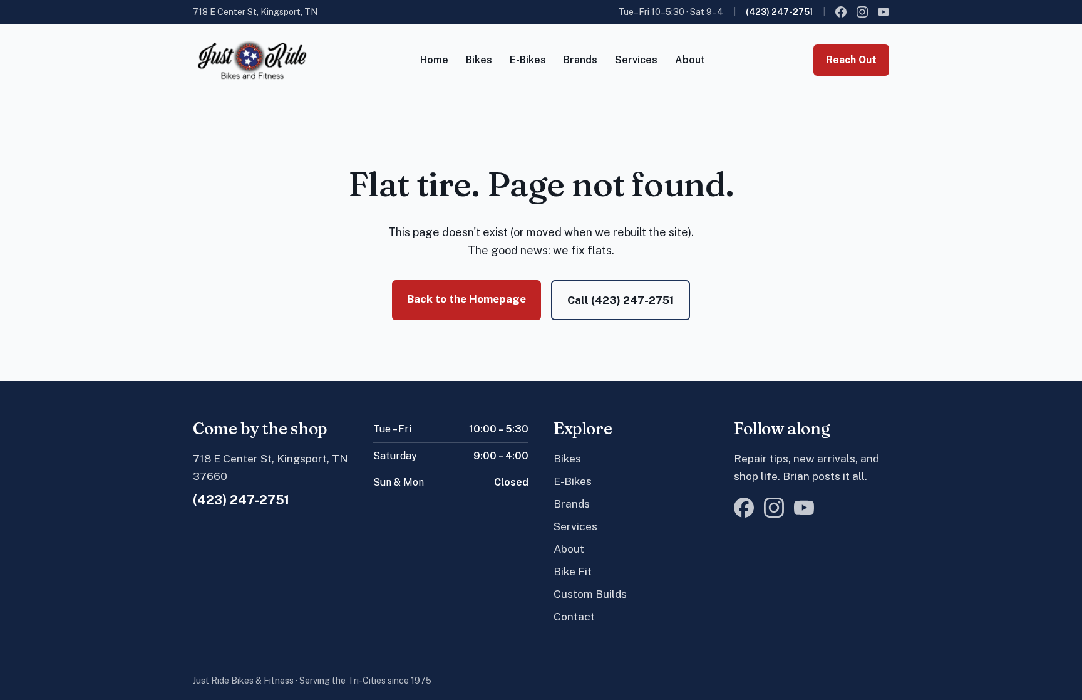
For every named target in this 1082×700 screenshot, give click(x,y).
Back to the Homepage (466, 298)
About (690, 60)
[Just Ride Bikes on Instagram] (862, 12)
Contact (574, 616)
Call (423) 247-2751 (620, 299)
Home (434, 60)
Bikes (479, 60)
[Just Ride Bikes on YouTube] (883, 12)
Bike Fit (573, 571)
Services (636, 60)
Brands (580, 60)
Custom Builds (590, 593)
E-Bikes (528, 60)
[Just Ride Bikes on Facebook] (841, 12)
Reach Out (851, 60)
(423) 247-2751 (779, 12)
